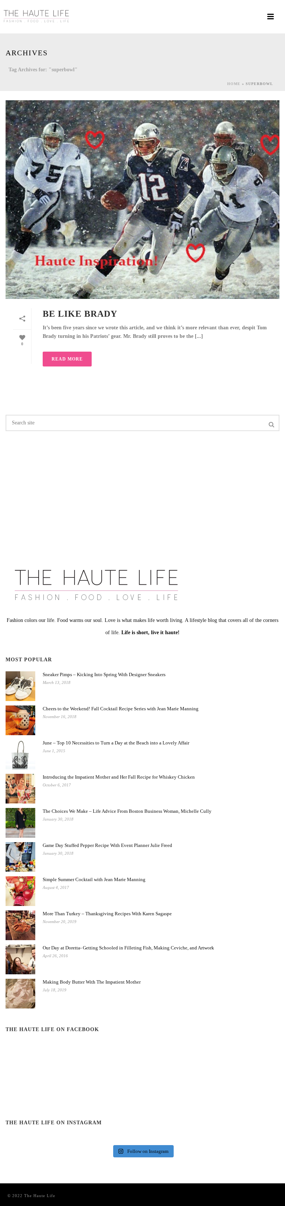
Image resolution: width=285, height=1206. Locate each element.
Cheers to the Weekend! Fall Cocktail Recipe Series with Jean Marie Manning (121, 708)
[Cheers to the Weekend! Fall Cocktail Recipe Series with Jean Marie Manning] (20, 720)
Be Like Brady (80, 314)
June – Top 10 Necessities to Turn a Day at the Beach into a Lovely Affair (116, 743)
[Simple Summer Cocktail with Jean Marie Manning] (20, 891)
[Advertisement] (48, 492)
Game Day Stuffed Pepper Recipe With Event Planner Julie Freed (107, 845)
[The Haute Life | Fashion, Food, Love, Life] (37, 16)
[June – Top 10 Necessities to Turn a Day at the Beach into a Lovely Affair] (20, 754)
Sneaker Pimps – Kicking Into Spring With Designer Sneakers (104, 674)
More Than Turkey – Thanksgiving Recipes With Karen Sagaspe (107, 913)
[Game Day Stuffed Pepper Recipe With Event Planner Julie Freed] (20, 857)
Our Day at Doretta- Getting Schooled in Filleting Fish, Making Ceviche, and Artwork (128, 948)
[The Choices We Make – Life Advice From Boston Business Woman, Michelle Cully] (20, 823)
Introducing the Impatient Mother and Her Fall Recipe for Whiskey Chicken (119, 777)
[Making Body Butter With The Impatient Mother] (20, 993)
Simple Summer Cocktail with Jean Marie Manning (94, 879)
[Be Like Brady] (142, 199)
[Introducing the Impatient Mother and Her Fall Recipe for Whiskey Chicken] (20, 789)
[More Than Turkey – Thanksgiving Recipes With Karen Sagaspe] (20, 925)
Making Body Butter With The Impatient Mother (92, 982)
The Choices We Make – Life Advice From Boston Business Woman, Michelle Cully (127, 811)
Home (233, 84)
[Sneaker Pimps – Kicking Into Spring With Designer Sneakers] (20, 686)
